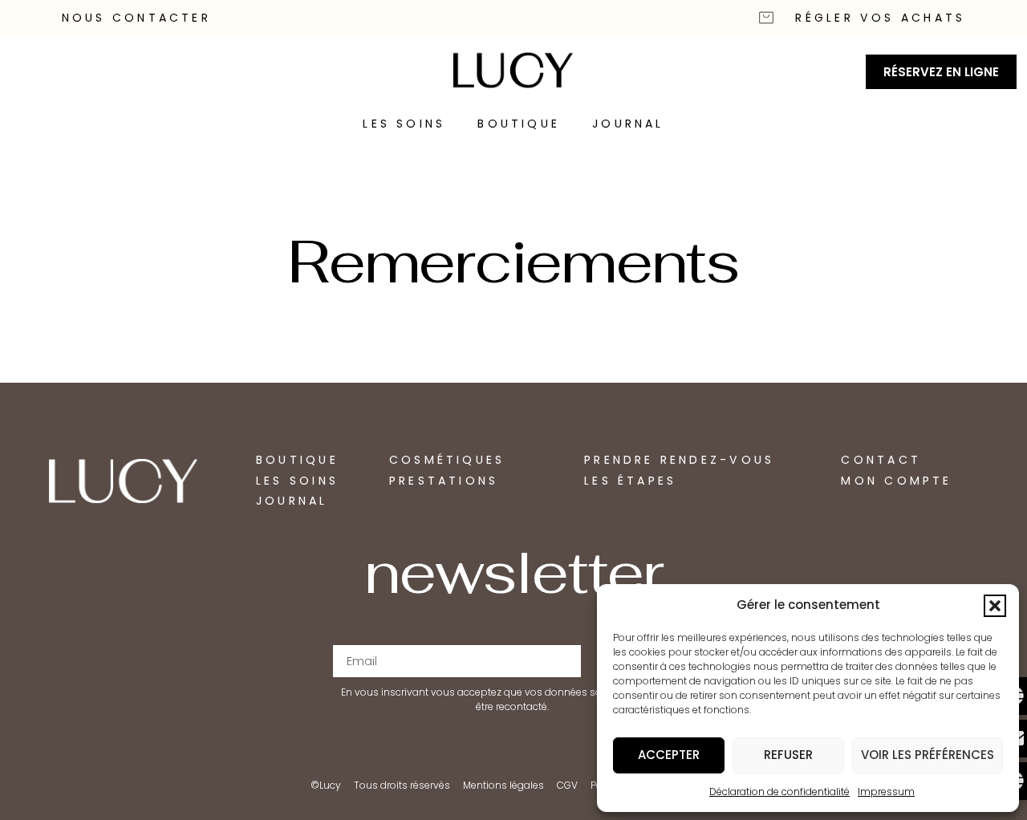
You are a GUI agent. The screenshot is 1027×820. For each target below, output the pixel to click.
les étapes (630, 481)
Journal (628, 124)
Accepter (669, 754)
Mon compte (896, 481)
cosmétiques (447, 460)
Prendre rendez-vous (679, 460)
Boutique (518, 124)
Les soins (404, 124)
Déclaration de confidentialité (779, 791)
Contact (881, 460)
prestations (443, 481)
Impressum (886, 791)
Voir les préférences (927, 754)
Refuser (788, 754)
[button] (995, 606)
